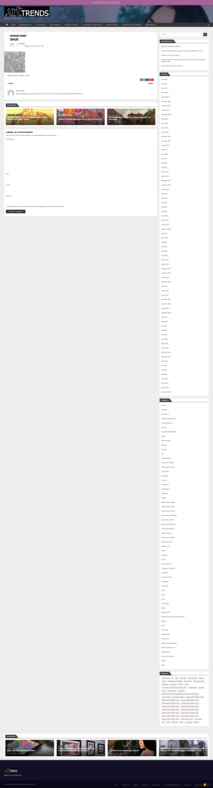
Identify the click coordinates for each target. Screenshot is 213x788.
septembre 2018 (166, 392)
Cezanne (164, 449)
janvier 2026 (165, 97)
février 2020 (164, 343)
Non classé (164, 630)
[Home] (7, 25)
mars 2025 (164, 123)
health (186, 684)
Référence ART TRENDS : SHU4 (189, 716)
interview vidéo (193, 687)
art (172, 678)
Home (14, 25)
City (162, 454)
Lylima (163, 608)
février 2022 (164, 260)
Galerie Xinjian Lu (166, 533)
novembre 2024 (166, 141)
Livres (163, 599)
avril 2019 (164, 374)
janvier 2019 (165, 387)
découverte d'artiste (199, 681)
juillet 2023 (164, 198)
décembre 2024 (166, 136)
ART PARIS (183, 678)
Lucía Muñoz (165, 603)
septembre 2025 (166, 114)
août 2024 (164, 150)
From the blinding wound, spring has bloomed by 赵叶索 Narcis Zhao (182, 51)
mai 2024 (164, 163)
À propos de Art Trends (132, 25)
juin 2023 (164, 202)
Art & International (166, 423)
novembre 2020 (166, 304)
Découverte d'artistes (167, 462)
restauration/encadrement (169, 643)
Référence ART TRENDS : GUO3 (190, 700)
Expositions (164, 493)
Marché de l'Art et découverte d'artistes (173, 616)
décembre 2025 (166, 101)
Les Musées (165, 581)
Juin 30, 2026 (165, 753)
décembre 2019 (166, 352)
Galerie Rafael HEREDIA (169, 515)
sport (163, 722)
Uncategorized (165, 652)
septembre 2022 (166, 229)
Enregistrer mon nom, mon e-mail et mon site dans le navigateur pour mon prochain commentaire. (35, 206)
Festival (163, 498)
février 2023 (164, 220)
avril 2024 (164, 167)
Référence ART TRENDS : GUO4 (170, 703)
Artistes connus (71, 25)
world (181, 722)
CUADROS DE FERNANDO (175, 681)
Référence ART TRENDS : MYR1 (170, 709)
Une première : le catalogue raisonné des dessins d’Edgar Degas (27, 118)
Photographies (165, 634)
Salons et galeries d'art (168, 647)
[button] (208, 25)
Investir (163, 559)
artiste (163, 436)
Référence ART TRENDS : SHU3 (170, 716)
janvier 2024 (165, 176)
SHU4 (150, 83)
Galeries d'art (165, 546)
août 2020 (164, 317)
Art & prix (164, 427)
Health (163, 550)
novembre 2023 (166, 185)
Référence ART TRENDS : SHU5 (35, 46)
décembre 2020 (166, 299)
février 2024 (164, 172)
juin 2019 (164, 365)
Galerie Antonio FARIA (168, 502)
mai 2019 (164, 370)
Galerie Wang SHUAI (14, 35)
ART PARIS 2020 (192, 678)
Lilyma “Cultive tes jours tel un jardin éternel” (80, 119)
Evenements (165, 484)
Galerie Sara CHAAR (167, 520)
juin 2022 (164, 242)
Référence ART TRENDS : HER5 (170, 706)
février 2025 (164, 128)
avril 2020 (164, 334)
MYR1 (10, 83)
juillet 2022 (164, 238)
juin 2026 (164, 83)
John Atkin (201, 687)
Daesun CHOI (188, 681)
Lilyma (73, 117)
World (163, 665)
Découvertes (55, 25)
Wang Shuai (175, 722)
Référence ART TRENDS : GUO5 (190, 703)
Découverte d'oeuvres (168, 467)
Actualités (40, 25)
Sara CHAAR (198, 719)
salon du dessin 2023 (187, 719)
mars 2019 (164, 378)
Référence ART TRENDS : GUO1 (195, 697)
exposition (173, 684)
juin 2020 (164, 326)
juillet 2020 (164, 321)
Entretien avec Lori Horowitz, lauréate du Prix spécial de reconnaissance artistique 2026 (183, 749)
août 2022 (164, 233)
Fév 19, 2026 (12, 122)
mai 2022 (164, 246)
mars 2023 (164, 216)
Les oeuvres (23, 35)
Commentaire (10, 139)
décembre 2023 (166, 180)
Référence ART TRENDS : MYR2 (190, 709)
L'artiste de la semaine (168, 568)
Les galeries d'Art (166, 577)
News (163, 625)
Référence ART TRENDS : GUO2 (170, 700)
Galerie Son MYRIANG (168, 524)
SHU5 (14, 39)
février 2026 (164, 92)
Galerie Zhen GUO (167, 542)
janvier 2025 (165, 132)
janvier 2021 (165, 295)
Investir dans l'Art (166, 564)
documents (164, 476)
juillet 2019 (164, 361)
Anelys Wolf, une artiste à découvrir (172, 66)
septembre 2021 (166, 282)
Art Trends (32, 784)
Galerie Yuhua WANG (168, 537)
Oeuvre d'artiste (166, 697)
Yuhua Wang (188, 722)
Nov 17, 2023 (113, 122)
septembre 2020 (166, 312)
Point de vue (165, 638)
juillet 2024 (164, 154)
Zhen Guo (196, 722)
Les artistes (61, 117)
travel (168, 722)
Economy (164, 480)
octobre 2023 (165, 189)
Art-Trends (21, 43)
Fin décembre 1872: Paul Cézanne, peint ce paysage (130, 118)
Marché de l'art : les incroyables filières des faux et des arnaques (180, 694)
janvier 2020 (165, 348)
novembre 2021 (166, 273)
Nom (7, 174)
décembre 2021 (166, 268)
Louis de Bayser (171, 690)
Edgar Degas (165, 684)
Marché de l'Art (165, 612)
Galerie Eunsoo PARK (168, 511)
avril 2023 (164, 211)
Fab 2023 (180, 684)
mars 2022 (164, 255)
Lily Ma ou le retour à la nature (170, 55)
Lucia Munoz (181, 690)
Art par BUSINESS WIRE (169, 432)
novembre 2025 (166, 105)
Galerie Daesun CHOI (168, 506)
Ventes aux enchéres (167, 656)
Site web (8, 195)
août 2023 (164, 194)
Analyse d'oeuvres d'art (168, 418)
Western (163, 660)
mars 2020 (164, 339)
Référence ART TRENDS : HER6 (189, 706)
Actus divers (165, 414)
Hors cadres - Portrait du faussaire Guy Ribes (174, 687)
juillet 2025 (164, 119)
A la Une (164, 405)
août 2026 (164, 79)
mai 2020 (164, 330)
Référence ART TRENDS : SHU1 (170, 713)
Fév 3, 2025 (63, 122)
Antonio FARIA (166, 678)
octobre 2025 (165, 110)
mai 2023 (164, 207)
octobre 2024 (165, 145)
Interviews (164, 555)
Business (164, 445)
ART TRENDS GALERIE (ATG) (92, 25)
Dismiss (117, 2)
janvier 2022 (165, 264)
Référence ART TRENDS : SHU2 (189, 713)
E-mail (8, 185)
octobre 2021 (165, 277)
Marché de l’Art (25, 25)
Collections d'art (166, 458)
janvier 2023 (165, 224)
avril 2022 (164, 251)
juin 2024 (164, 158)
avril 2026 (164, 88)
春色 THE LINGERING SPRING (171, 46)
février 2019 (164, 383)
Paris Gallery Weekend (178, 697)
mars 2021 (164, 286)
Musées (163, 621)
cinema (164, 681)
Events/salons (112, 25)
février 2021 (164, 290)
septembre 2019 (166, 356)
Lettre (163, 590)
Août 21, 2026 (12, 753)
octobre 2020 (165, 308)
